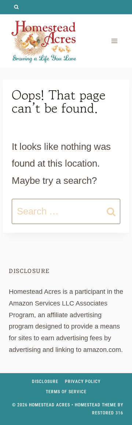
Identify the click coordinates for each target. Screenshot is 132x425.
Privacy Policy (82, 381)
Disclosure (45, 381)
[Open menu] (114, 40)
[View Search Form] (16, 7)
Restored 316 (107, 412)
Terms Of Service (66, 391)
